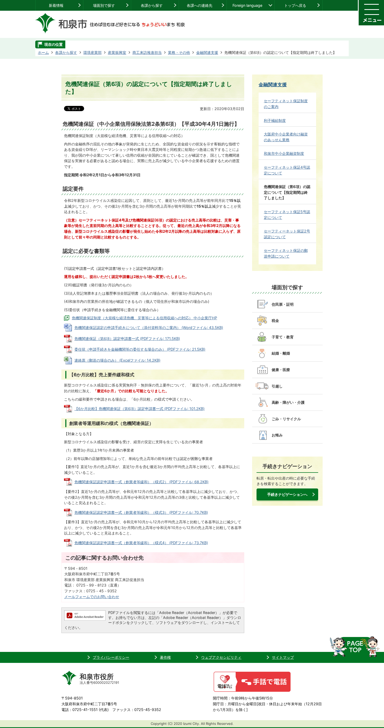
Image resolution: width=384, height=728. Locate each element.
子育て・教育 (283, 337)
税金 (275, 320)
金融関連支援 (207, 52)
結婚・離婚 (281, 353)
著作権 (165, 657)
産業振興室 (117, 52)
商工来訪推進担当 (147, 52)
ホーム (43, 52)
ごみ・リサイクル (286, 419)
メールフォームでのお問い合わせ (91, 596)
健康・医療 (281, 369)
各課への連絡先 (199, 5)
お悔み (277, 435)
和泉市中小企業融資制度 (284, 153)
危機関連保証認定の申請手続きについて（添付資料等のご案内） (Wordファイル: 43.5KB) (148, 327)
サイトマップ (283, 657)
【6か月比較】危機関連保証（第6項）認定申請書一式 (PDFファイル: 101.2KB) (139, 408)
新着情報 (56, 5)
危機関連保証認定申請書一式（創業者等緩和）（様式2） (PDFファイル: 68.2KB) (141, 482)
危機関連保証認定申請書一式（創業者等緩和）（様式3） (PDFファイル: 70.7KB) (141, 512)
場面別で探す (104, 5)
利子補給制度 (275, 120)
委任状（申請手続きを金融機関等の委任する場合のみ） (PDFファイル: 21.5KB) (139, 349)
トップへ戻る (295, 5)
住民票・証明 (283, 304)
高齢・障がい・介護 (288, 402)
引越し (277, 386)
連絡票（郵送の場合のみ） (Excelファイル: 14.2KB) (117, 360)
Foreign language (247, 5)
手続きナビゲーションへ (287, 494)
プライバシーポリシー (111, 657)
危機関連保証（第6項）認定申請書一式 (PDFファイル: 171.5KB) (127, 338)
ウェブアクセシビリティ (221, 657)
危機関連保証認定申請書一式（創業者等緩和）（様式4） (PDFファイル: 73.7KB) (141, 543)
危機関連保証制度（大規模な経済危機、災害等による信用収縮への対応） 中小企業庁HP (144, 318)
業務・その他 (179, 52)
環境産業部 (92, 52)
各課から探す (152, 5)
